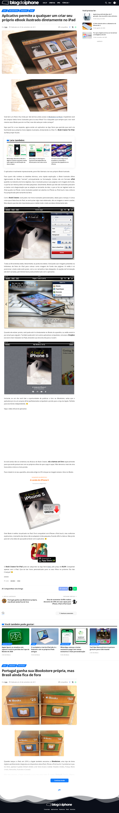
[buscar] (106, 3)
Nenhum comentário (67, 613)
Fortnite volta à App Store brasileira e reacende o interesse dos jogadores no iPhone (60, 161)
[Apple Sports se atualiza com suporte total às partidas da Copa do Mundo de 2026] (15, 636)
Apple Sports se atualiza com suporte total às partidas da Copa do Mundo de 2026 (15, 649)
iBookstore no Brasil (55, 117)
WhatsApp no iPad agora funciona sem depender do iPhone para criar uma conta (38, 160)
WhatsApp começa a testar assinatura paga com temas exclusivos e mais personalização (72, 649)
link (49, 567)
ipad (18, 581)
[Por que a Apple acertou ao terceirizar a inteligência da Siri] (87, 35)
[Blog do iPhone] (21, 3)
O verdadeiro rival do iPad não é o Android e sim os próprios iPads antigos (43, 649)
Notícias (21, 666)
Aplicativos (13, 11)
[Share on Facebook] (70, 27)
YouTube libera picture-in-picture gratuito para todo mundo (102, 648)
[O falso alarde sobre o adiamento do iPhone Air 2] (87, 26)
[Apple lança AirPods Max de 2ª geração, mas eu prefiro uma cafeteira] (87, 16)
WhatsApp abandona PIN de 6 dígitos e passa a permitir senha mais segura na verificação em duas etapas (17, 161)
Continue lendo (59, 780)
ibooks (13, 581)
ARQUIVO (24, 11)
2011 (4, 11)
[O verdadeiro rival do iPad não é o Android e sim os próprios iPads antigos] (45, 636)
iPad (31, 11)
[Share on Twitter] (72, 27)
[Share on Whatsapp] (75, 27)
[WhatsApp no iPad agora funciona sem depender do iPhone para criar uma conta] (39, 150)
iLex (6, 27)
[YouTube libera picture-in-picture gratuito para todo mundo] (103, 636)
